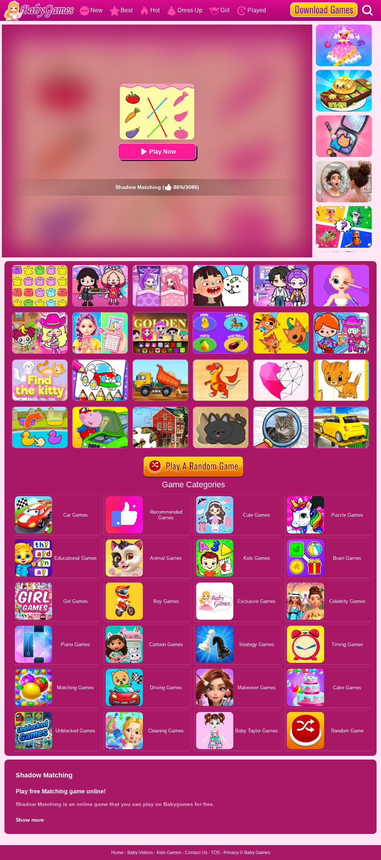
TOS (215, 852)
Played (256, 10)
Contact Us (196, 852)
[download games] (324, 2)
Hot (155, 10)
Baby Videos (140, 852)
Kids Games (169, 852)
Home (117, 852)
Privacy (231, 852)
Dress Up (189, 10)
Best (126, 10)
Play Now (162, 151)
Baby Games (257, 852)
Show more (30, 820)
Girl (225, 10)
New (96, 10)
